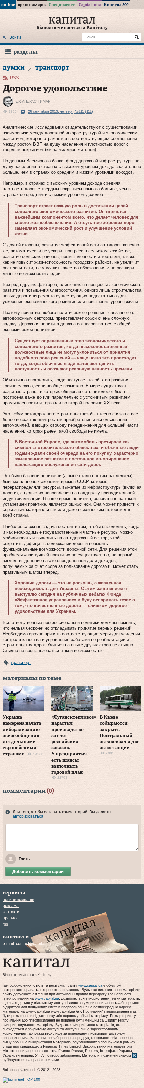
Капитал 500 (116, 5)
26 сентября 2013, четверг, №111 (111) (60, 111)
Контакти (11, 912)
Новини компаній (18, 899)
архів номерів (32, 5)
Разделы (25, 52)
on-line (8, 5)
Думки (14, 67)
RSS (14, 77)
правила (11, 918)
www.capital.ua (90, 985)
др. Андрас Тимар (33, 101)
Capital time (90, 5)
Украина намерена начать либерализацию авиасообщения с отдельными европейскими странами (22, 735)
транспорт (21, 662)
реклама (11, 905)
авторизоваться (28, 816)
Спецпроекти (62, 5)
